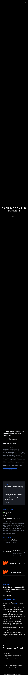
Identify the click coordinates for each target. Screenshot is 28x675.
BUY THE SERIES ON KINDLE (13, 221)
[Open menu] (25, 2)
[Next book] (24, 476)
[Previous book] (21, 476)
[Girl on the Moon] (14, 439)
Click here (16, 603)
